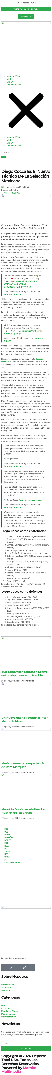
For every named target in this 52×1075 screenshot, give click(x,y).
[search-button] (3, 157)
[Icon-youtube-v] (31, 967)
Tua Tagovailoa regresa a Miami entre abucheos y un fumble (24, 673)
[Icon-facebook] (4, 967)
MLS (9, 79)
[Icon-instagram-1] (18, 967)
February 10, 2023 (12, 294)
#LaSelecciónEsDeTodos (25, 281)
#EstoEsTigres (11, 334)
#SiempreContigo (30, 331)
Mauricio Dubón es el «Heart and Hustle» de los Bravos (25, 811)
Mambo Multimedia (18, 1070)
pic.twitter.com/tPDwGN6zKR (18, 287)
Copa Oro (11, 82)
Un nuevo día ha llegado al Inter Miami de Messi (24, 719)
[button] (26, 111)
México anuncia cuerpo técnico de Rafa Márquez (23, 765)
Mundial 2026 (13, 76)
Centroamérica (14, 84)
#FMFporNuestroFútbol (15, 284)
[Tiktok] (24, 967)
